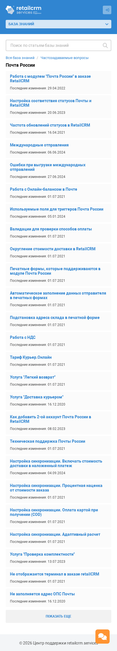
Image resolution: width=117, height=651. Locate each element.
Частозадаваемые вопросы (65, 58)
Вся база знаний (20, 58)
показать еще (58, 616)
